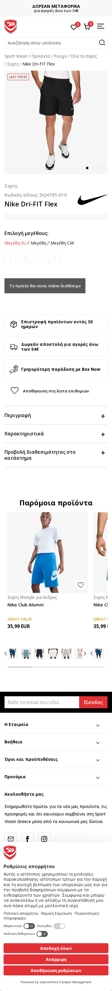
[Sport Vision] (10, 26)
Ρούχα (60, 56)
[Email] (11, 839)
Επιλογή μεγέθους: (26, 233)
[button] (56, 43)
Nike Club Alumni (25, 605)
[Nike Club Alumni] (47, 552)
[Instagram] (44, 839)
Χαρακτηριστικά (24, 433)
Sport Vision (15, 56)
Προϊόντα (40, 56)
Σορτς (13, 64)
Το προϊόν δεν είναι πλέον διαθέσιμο (45, 285)
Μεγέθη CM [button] (62, 243)
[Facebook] (27, 839)
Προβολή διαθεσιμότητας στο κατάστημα (40, 455)
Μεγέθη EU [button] (15, 243)
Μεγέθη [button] (38, 243)
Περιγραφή (17, 415)
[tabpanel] (56, 122)
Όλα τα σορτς (83, 56)
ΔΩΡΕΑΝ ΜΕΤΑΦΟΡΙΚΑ (56, 6)
